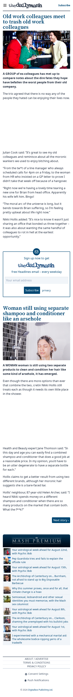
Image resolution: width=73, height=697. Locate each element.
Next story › (61, 520)
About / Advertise (36, 658)
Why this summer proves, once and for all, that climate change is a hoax (40, 590)
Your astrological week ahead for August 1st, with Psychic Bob (38, 628)
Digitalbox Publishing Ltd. (40, 689)
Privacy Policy (36, 666)
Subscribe (32, 290)
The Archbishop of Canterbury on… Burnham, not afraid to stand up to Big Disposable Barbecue (39, 579)
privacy (46, 290)
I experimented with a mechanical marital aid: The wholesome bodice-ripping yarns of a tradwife (39, 639)
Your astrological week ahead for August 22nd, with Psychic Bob (40, 551)
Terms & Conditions (36, 662)
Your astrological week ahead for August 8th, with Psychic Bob (38, 611)
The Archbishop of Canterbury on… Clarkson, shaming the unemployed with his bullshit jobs (40, 619)
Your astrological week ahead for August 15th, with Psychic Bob (39, 569)
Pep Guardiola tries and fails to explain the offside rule (37, 560)
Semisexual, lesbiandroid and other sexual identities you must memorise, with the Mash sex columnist (39, 600)
